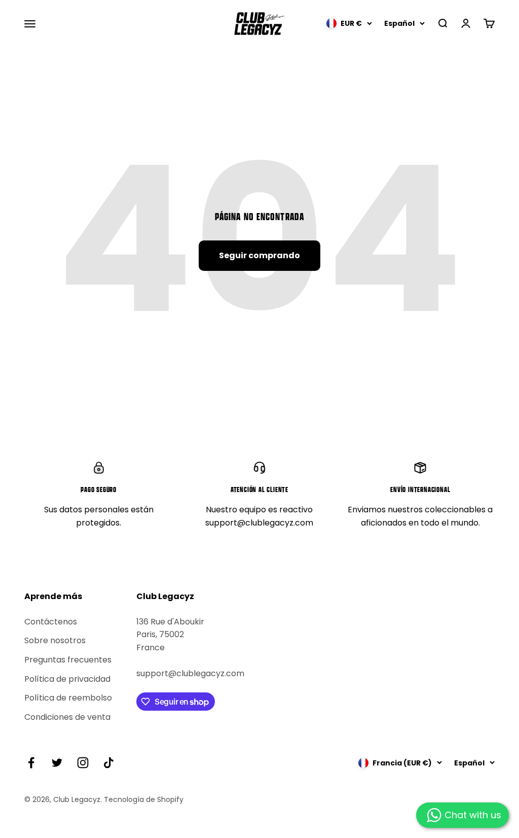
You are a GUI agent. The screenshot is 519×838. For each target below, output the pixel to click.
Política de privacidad (67, 679)
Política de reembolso (68, 698)
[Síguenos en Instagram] (83, 763)
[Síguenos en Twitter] (57, 763)
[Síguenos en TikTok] (109, 763)
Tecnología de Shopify (143, 799)
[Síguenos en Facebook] (31, 763)
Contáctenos (50, 621)
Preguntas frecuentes (68, 660)
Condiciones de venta (67, 717)
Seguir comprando (259, 255)
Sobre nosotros (55, 640)
